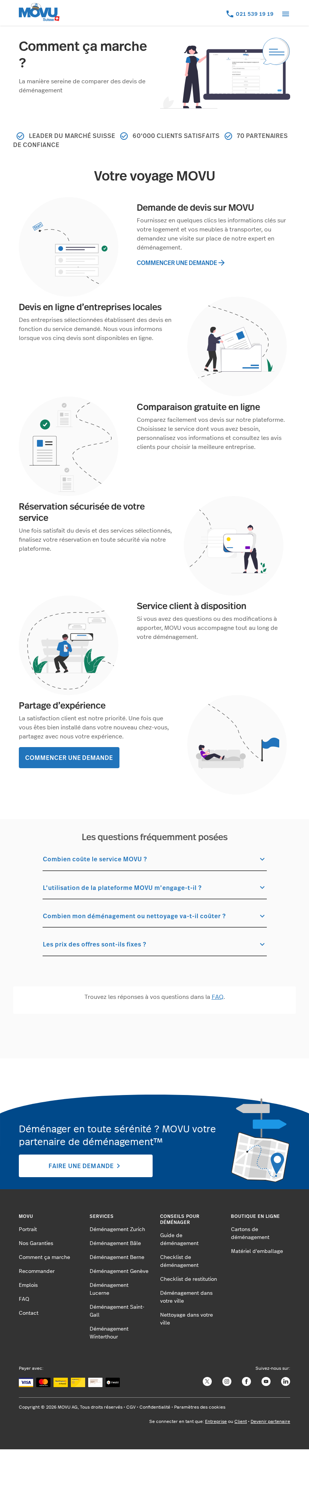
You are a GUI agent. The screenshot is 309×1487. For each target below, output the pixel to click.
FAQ (24, 1299)
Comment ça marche (44, 1257)
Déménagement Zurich (117, 1229)
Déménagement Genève (119, 1271)
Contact (28, 1313)
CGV (131, 1407)
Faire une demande (245, 1462)
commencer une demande (181, 262)
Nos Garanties (36, 1243)
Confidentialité (154, 1407)
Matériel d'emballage (257, 1251)
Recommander (37, 1271)
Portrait (28, 1229)
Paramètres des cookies (199, 1407)
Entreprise (216, 1421)
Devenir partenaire (270, 1421)
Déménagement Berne (117, 1257)
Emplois (28, 1285)
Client (240, 1421)
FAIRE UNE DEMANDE (86, 1165)
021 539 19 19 (255, 13)
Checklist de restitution (188, 1279)
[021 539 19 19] (230, 16)
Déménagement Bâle (115, 1243)
